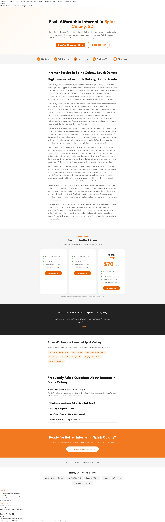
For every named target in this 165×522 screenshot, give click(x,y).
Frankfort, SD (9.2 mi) (74, 478)
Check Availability (53, 273)
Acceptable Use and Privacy (56, 521)
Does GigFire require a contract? (62, 409)
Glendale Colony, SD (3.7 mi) (53, 478)
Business (16, 6)
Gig (2, 3)
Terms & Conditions (32, 521)
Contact (29, 6)
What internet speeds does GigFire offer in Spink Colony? (72, 403)
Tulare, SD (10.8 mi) (92, 478)
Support (2, 514)
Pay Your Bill (10, 514)
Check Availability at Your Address (70, 45)
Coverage (22, 6)
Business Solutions (17, 509)
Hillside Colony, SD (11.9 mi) (112, 478)
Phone (8, 6)
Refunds (43, 521)
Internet (2, 6)
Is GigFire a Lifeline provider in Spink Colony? (67, 414)
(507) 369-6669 (78, 462)
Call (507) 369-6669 (98, 45)
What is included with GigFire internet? (64, 420)
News (9, 519)
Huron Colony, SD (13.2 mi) (82, 483)
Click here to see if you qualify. (65, 1)
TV (11, 6)
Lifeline (19, 519)
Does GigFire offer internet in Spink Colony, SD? (68, 389)
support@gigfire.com (6, 505)
